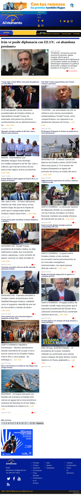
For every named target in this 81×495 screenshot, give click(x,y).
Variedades (50, 468)
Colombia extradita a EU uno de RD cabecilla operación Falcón (18, 268)
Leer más (10, 125)
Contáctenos (71, 465)
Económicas (37, 470)
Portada (36, 463)
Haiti (48, 463)
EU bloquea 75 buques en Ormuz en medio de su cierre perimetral (59, 132)
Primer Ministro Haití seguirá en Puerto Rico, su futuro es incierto (19, 180)
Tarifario (70, 463)
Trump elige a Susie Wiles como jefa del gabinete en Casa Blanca (20, 83)
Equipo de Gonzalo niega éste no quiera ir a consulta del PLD (57, 275)
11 (25, 423)
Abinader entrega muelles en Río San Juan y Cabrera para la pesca (18, 132)
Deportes (36, 468)
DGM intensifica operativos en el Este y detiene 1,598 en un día (59, 181)
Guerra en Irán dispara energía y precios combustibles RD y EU (56, 226)
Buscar (43, 33)
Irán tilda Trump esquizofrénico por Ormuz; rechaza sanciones (57, 83)
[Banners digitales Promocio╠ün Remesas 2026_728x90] (40, 6)
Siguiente (39, 423)
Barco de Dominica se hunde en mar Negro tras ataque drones (19, 367)
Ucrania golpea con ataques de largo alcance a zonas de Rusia (59, 322)
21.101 (32, 423)
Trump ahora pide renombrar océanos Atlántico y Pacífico (19, 220)
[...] (73, 68)
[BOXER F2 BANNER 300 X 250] (17, 442)
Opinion (49, 465)
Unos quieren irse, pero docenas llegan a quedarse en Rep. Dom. (16, 317)
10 (22, 423)
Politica (35, 465)
